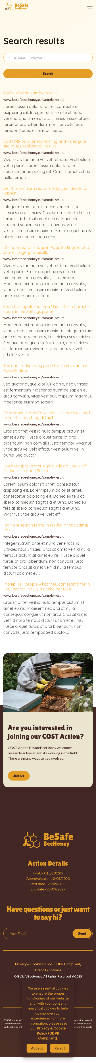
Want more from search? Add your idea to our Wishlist (46, 191)
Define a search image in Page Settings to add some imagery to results (46, 250)
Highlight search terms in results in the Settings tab (46, 527)
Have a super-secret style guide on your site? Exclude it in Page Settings (45, 468)
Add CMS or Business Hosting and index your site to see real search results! (44, 144)
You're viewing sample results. (30, 93)
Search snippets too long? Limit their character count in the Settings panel (46, 309)
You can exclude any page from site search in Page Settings (45, 368)
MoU (37, 873)
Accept (37, 1048)
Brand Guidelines (48, 970)
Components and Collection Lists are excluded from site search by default (46, 415)
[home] (16, 6)
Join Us (18, 776)
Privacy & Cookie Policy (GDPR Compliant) (48, 964)
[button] (90, 6)
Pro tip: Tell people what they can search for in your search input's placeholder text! (46, 586)
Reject (59, 1048)
